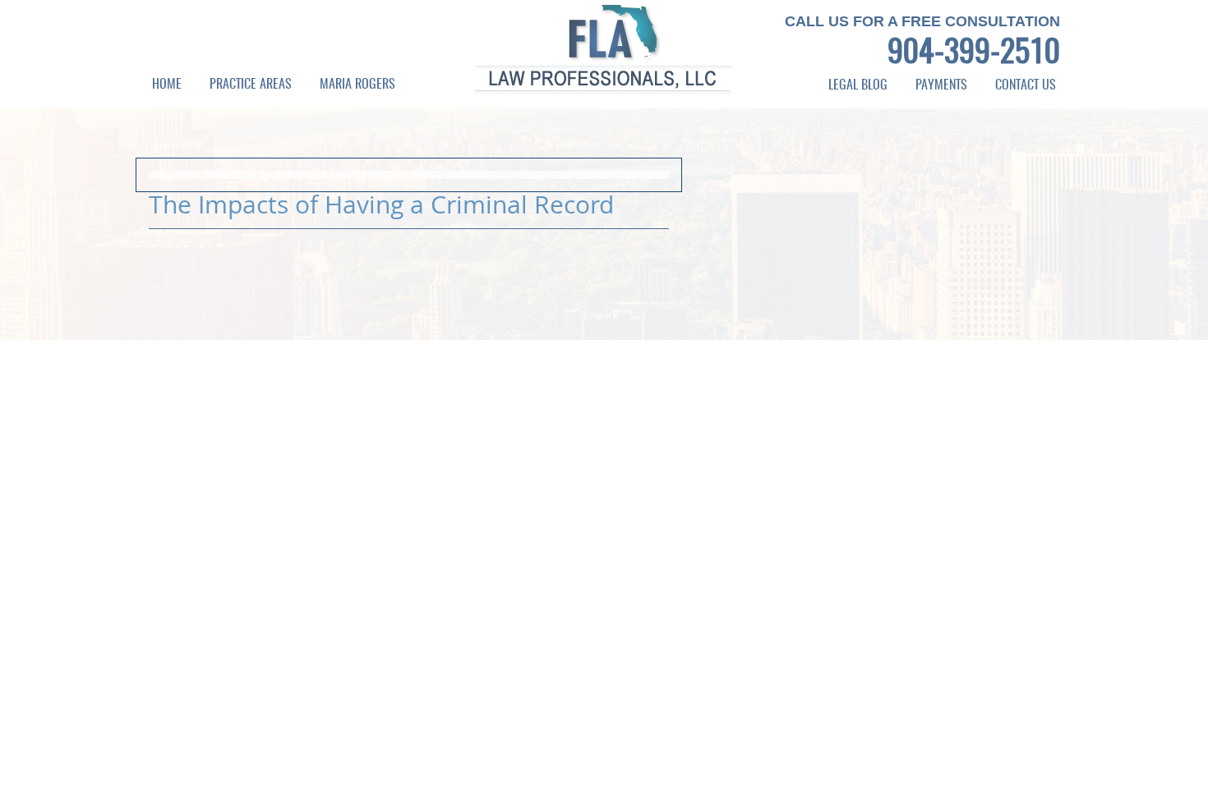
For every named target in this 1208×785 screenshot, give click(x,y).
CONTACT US (1025, 85)
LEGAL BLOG (858, 85)
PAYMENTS (941, 85)
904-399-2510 (974, 54)
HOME (167, 84)
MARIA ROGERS (357, 84)
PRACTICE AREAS (251, 84)
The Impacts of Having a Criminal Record (381, 204)
